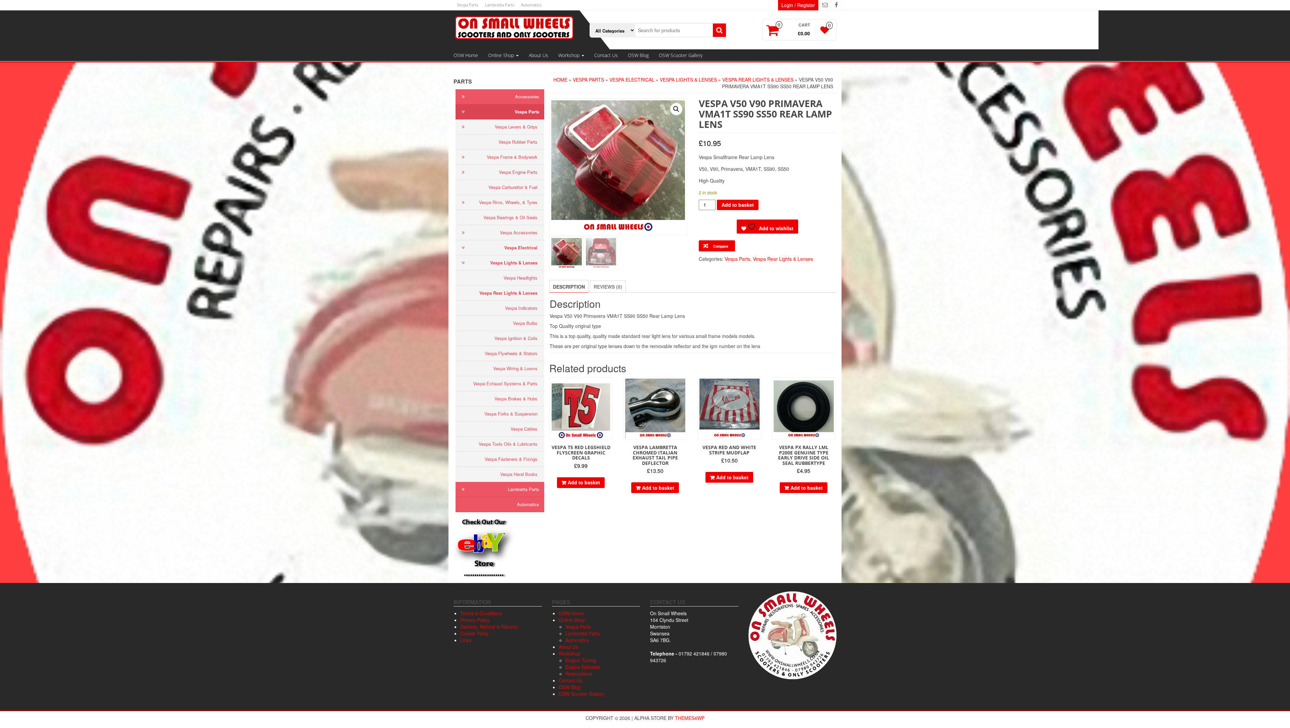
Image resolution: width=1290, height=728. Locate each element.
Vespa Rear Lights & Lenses (508, 293)
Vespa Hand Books (519, 474)
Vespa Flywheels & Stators (511, 353)
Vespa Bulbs (525, 323)
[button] (676, 109)
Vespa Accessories (519, 232)
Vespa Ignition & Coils (516, 338)
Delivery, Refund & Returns (489, 626)
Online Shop (501, 55)
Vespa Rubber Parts (518, 142)
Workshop (569, 55)
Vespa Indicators (521, 308)
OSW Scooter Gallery (680, 55)
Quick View (609, 387)
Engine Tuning (580, 660)
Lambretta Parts (499, 5)
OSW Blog (638, 55)
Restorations (578, 673)
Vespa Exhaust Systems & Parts (505, 383)
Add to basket (738, 204)
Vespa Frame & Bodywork (512, 157)
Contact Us (606, 55)
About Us (538, 55)
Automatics (531, 5)
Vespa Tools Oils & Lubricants (508, 444)
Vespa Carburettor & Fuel (513, 187)
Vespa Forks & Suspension (511, 413)
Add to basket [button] (584, 482)
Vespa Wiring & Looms (515, 368)
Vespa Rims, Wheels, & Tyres (508, 202)
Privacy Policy (474, 620)
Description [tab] (569, 286)
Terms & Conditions (481, 613)
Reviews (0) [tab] (608, 286)
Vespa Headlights (521, 278)
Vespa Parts (467, 5)
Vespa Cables (524, 429)
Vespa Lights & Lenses (514, 262)
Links (465, 640)
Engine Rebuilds (582, 667)
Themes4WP (689, 718)
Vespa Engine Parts (518, 172)
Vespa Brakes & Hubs (516, 398)
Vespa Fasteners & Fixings (511, 459)
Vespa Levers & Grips (516, 127)
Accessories (527, 96)
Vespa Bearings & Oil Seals (510, 217)
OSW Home (466, 55)
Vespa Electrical (521, 247)
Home (560, 79)
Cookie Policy (474, 633)
